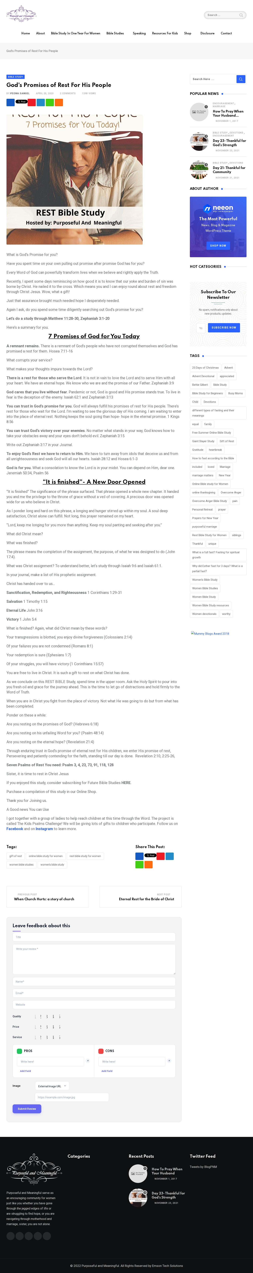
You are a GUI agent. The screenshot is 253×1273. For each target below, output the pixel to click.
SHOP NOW (218, 245)
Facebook (15, 829)
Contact (226, 33)
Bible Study (220, 132)
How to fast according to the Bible (213, 458)
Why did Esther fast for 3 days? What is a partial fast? (217, 568)
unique (212, 543)
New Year (225, 475)
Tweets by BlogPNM (203, 1167)
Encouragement (223, 103)
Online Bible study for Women (46, 856)
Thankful (197, 543)
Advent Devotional (203, 376)
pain (234, 501)
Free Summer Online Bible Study (211, 432)
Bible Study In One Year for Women (75, 33)
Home (25, 33)
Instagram (45, 829)
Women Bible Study (204, 597)
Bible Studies (115, 33)
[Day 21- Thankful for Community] (199, 170)
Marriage (219, 106)
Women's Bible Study (52, 864)
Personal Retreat (202, 509)
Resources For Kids (165, 33)
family (208, 424)
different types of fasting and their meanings (213, 413)
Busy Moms (235, 393)
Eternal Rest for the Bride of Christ (146, 899)
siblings (236, 535)
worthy (226, 614)
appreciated (227, 376)
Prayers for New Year (205, 518)
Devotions (236, 132)
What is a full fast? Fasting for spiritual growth (215, 555)
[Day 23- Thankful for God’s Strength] (199, 141)
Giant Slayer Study (203, 441)
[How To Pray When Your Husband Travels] (199, 112)
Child (195, 402)
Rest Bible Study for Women (85, 856)
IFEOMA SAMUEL (19, 93)
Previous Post (27, 894)
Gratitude (197, 449)
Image (16, 1085)
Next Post (163, 894)
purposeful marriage (204, 526)
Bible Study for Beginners (207, 393)
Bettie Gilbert (200, 384)
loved (211, 467)
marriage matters (202, 475)
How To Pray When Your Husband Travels (228, 116)
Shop (187, 33)
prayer (222, 509)
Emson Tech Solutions (167, 1266)
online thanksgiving (203, 492)
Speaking (139, 33)
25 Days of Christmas (205, 367)
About (40, 33)
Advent (228, 367)
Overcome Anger (231, 492)
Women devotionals (204, 614)
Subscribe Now (224, 327)
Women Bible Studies (21, 864)
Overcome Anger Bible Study (209, 501)
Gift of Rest (15, 856)
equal (195, 424)
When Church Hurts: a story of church (44, 899)
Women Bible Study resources (210, 605)
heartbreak (215, 449)
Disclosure (207, 33)
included (197, 467)
